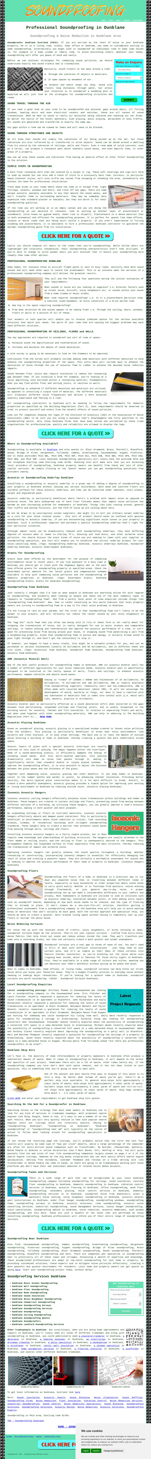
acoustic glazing (56, 728)
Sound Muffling (132, 1397)
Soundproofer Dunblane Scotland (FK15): (33, 42)
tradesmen (74, 1352)
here (17, 1270)
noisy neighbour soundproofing (82, 1197)
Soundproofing (15, 449)
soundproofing (42, 465)
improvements (111, 1330)
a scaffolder (131, 1349)
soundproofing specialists (75, 459)
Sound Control (52, 1404)
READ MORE (46, 717)
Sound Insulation (28, 1397)
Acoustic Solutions (112, 1407)
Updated (39, 1436)
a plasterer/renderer (92, 1336)
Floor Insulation (70, 1401)
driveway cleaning (18, 1342)
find (17, 1244)
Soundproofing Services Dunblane (36, 1276)
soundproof (62, 1016)
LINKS (110, 20)
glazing (45, 750)
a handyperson (98, 1342)
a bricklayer (15, 1346)
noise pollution (101, 1263)
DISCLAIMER (137, 20)
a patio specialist (60, 1342)
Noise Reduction (46, 1401)
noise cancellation (19, 1210)
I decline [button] (96, 1451)
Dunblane (52, 449)
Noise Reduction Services (126, 1401)
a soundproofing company (28, 993)
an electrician (95, 1339)
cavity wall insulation (59, 1346)
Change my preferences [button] (113, 1451)
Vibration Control (95, 1401)
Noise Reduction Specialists (82, 1404)
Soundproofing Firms (20, 1401)
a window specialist (107, 1346)
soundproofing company (43, 1181)
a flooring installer (88, 1349)
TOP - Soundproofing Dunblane (25, 1421)
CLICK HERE (13, 1098)
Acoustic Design (65, 1407)
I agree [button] (85, 1451)
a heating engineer (52, 1339)
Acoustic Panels (54, 1397)
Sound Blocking (80, 1397)
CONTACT (127, 20)
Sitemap (9, 1436)
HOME (103, 20)
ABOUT (118, 20)
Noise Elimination (106, 1397)
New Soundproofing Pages (24, 1436)
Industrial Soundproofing (23, 1404)
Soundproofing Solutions (37, 1407)
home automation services (37, 1349)
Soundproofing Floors (52, 1436)
